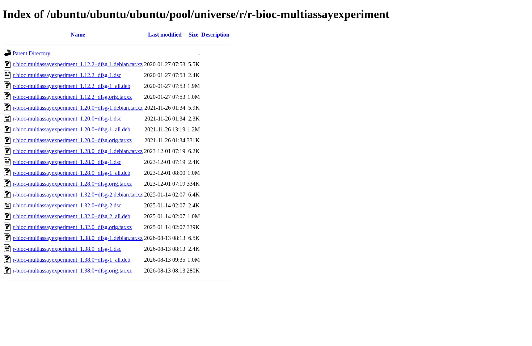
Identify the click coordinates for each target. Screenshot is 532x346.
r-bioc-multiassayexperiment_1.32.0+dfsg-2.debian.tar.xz (78, 194)
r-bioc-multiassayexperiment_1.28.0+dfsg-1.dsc (67, 162)
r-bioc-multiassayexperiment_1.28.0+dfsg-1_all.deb (71, 173)
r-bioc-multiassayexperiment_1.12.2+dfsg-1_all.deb (71, 86)
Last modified (165, 34)
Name (78, 34)
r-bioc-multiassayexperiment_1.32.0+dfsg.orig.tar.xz (72, 227)
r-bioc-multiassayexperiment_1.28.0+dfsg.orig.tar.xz (72, 184)
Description (215, 34)
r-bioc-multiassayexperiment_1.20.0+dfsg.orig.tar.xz (72, 140)
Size (193, 34)
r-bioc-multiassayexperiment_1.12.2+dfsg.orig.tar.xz (72, 97)
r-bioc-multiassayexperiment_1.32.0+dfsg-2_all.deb (71, 216)
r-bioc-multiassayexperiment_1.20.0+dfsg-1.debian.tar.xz (78, 108)
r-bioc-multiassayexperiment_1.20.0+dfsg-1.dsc (67, 118)
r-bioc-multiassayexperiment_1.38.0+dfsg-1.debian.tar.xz (78, 238)
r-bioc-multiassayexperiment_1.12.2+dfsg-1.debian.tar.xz (78, 64)
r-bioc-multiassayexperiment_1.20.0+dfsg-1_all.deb (71, 129)
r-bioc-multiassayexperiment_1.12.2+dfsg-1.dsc (67, 75)
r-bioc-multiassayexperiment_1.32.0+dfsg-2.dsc (67, 205)
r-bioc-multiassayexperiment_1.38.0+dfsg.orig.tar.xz (72, 270)
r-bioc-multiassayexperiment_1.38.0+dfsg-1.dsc (67, 249)
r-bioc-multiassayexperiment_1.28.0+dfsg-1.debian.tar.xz (78, 151)
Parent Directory (31, 53)
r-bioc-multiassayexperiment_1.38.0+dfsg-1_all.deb (71, 260)
